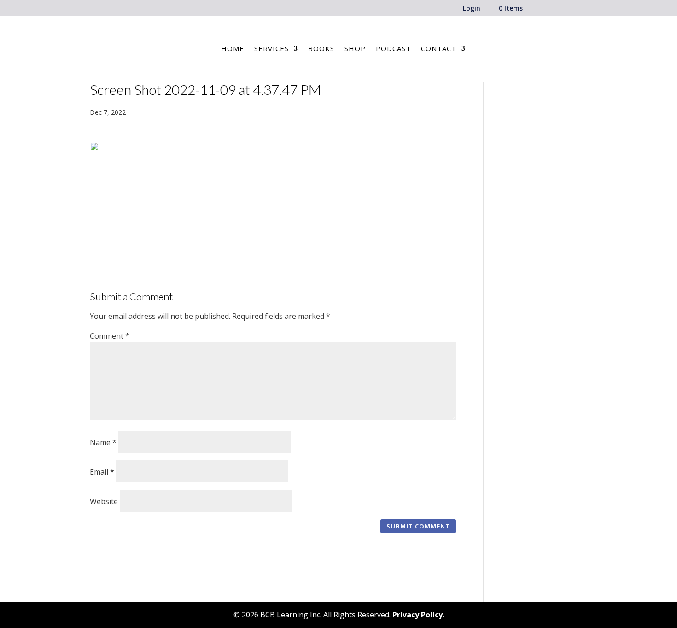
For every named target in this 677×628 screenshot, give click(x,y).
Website (104, 501)
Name (103, 442)
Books (321, 49)
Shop (355, 49)
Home (232, 49)
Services (271, 49)
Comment (109, 336)
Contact (438, 49)
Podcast (393, 49)
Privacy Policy (417, 615)
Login (471, 8)
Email (102, 472)
